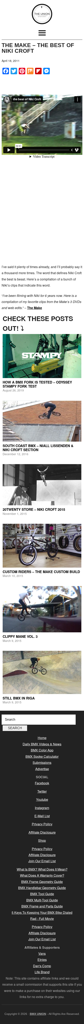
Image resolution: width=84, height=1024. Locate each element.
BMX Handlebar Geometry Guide (42, 887)
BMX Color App (42, 750)
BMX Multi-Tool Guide (42, 900)
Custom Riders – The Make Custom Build (41, 571)
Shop (42, 840)
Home (42, 737)
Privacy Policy (42, 824)
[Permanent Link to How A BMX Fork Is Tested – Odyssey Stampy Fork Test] (42, 356)
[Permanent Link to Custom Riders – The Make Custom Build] (42, 546)
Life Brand (42, 972)
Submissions (42, 762)
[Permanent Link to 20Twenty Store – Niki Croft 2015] (42, 484)
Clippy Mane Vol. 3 (20, 636)
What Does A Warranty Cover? (42, 875)
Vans (42, 953)
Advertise (42, 768)
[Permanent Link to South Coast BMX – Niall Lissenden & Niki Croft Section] (42, 421)
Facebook (42, 783)
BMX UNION (42, 14)
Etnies (42, 959)
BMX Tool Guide (42, 893)
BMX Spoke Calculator (42, 756)
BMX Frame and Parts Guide (42, 906)
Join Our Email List (42, 861)
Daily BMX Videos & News (42, 744)
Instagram (42, 807)
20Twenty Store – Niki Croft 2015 (34, 509)
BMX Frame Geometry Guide (42, 881)
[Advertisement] (42, 218)
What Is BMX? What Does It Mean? (42, 869)
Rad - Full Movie (42, 918)
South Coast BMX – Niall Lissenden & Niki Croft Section (38, 447)
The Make (34, 307)
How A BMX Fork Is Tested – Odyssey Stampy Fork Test (37, 384)
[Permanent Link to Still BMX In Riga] (42, 672)
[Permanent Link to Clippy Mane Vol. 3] (42, 609)
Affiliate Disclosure (42, 832)
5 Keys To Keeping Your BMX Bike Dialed (42, 912)
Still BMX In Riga (19, 698)
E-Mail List (42, 816)
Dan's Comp (42, 966)
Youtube (42, 799)
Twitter (42, 791)
